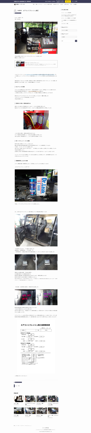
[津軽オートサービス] (20, 4)
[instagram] (45, 427)
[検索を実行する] (76, 41)
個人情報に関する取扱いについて (49, 429)
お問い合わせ (68, 1)
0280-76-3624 (61, 1)
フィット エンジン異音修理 (66, 12)
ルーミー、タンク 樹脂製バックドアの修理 (68, 18)
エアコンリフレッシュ (18, 382)
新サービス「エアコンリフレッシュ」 (32, 62)
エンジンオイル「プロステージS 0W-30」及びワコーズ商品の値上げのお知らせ (68, 15)
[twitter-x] (44, 427)
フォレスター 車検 (64, 23)
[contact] (48, 427)
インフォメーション (40, 429)
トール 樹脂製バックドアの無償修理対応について (68, 21)
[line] (46, 427)
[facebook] (42, 427)
